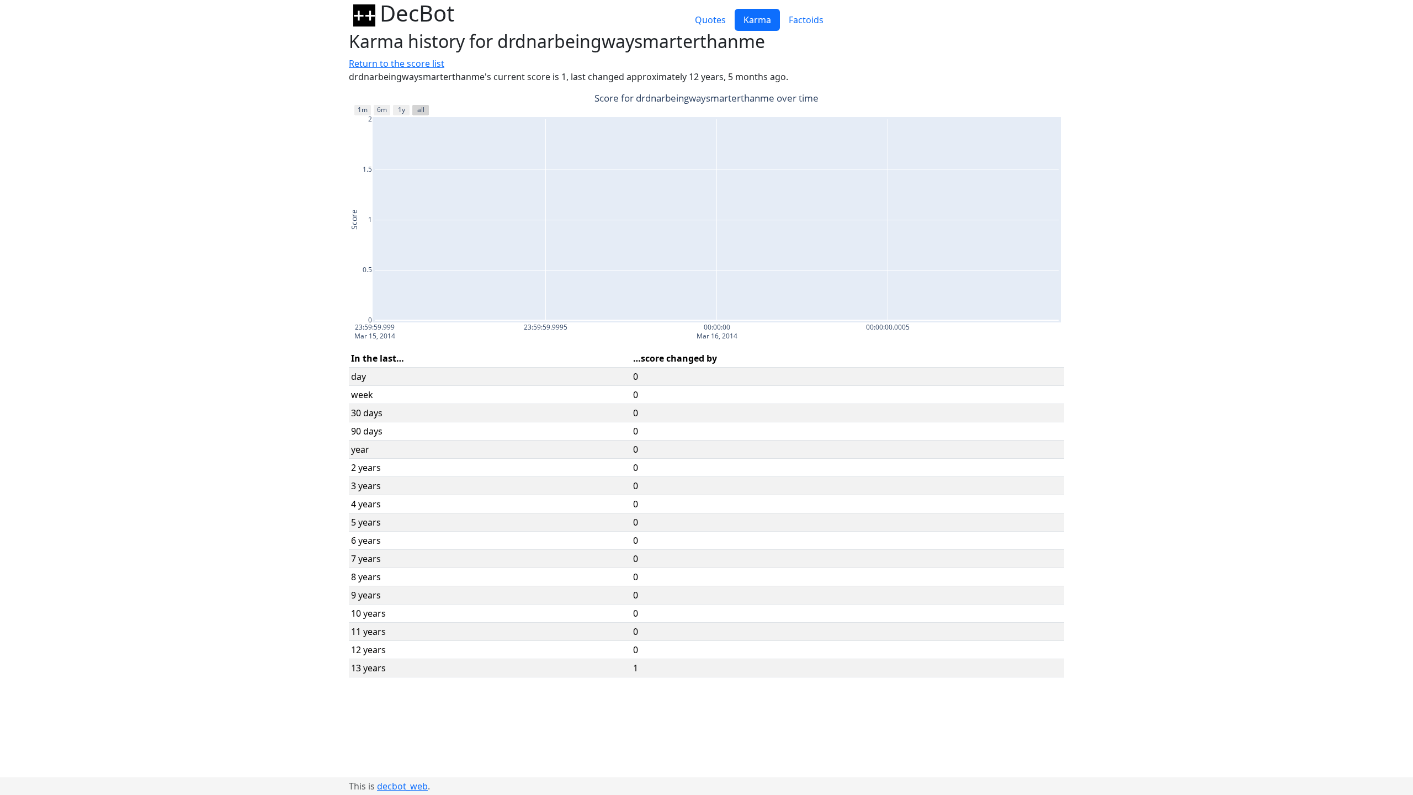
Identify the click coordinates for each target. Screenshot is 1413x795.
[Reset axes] (1056, 99)
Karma (757, 20)
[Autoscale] (1043, 99)
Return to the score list (396, 63)
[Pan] (999, 99)
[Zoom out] (1030, 99)
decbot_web (402, 786)
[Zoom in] (1016, 99)
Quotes (710, 20)
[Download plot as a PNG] (968, 99)
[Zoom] (985, 99)
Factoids (806, 20)
